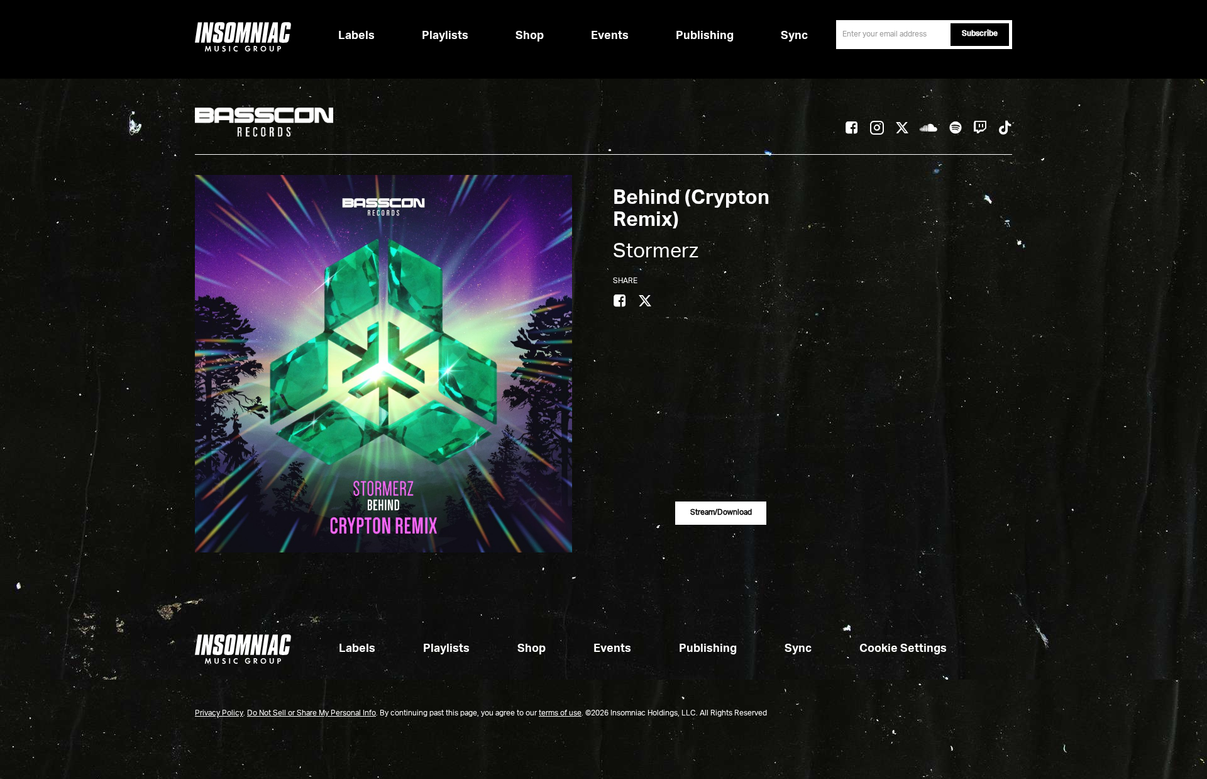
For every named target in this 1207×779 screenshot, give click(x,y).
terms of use (560, 713)
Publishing (705, 36)
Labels (356, 36)
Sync (794, 36)
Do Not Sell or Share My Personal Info (311, 713)
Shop (529, 36)
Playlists (445, 36)
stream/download (721, 513)
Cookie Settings (903, 648)
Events (610, 36)
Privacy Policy (219, 713)
